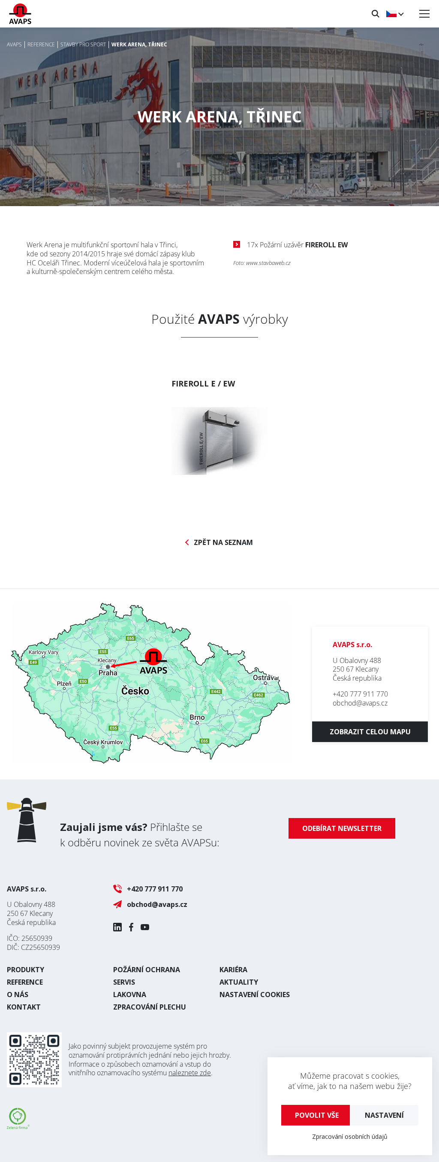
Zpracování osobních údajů (350, 1136)
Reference (25, 982)
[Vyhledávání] (375, 13)
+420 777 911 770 (360, 694)
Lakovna (129, 994)
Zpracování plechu (149, 1007)
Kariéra (233, 969)
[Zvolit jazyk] (394, 13)
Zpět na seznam (223, 542)
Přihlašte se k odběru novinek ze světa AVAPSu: (140, 834)
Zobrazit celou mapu (370, 731)
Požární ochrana (146, 969)
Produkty (25, 969)
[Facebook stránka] (131, 927)
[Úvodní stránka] (20, 13)
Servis (124, 982)
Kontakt (24, 1007)
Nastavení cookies (255, 994)
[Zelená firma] (18, 1126)
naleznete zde (189, 1072)
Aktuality (239, 982)
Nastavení (384, 1115)
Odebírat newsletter (342, 828)
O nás (17, 994)
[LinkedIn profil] (117, 927)
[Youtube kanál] (145, 927)
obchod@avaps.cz (360, 703)
